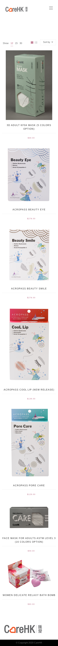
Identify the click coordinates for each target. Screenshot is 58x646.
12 (12, 43)
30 (21, 43)
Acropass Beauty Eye (29, 209)
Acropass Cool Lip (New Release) (29, 390)
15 (16, 43)
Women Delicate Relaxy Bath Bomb (29, 595)
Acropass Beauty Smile (29, 288)
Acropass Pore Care (29, 485)
